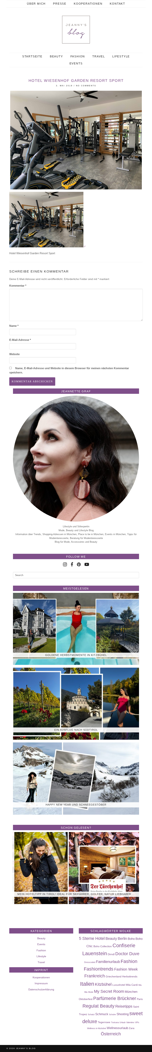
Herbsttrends (129, 976)
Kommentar (17, 285)
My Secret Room (109, 991)
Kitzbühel (103, 984)
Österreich (111, 1033)
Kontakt (117, 3)
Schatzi (91, 1014)
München (131, 991)
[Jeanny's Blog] (76, 30)
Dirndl (111, 954)
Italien (87, 984)
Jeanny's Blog (26, 1048)
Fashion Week (126, 969)
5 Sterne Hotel (92, 938)
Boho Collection (102, 946)
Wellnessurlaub (117, 1028)
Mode (90, 992)
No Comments (86, 86)
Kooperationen (88, 3)
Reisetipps (123, 1006)
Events (76, 63)
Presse (59, 3)
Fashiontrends (98, 968)
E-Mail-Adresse (20, 339)
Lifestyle (121, 56)
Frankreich (94, 975)
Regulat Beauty (98, 1005)
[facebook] (72, 564)
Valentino (130, 1022)
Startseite (32, 56)
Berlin (122, 938)
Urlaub (122, 1022)
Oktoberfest (85, 999)
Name (14, 325)
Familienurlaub (108, 962)
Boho (131, 939)
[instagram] (65, 564)
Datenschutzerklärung (41, 989)
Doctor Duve (127, 953)
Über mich (36, 3)
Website (14, 354)
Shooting (123, 1014)
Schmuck (101, 1014)
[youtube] (87, 564)
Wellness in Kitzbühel (96, 1028)
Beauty (56, 56)
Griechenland (113, 976)
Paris (140, 999)
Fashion (77, 56)
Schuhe (112, 1014)
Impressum (41, 983)
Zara (131, 1028)
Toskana (115, 1022)
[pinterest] (79, 564)
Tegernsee (104, 1022)
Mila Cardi (132, 984)
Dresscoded (89, 962)
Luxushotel (118, 984)
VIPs (137, 1022)
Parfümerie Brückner (114, 998)
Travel (98, 56)
